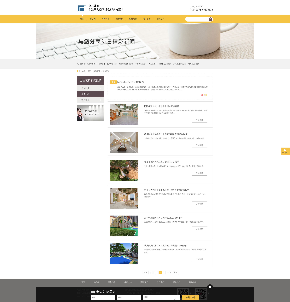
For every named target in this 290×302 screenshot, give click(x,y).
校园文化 (119, 19)
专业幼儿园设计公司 (126, 64)
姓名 (94, 297)
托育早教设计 (92, 64)
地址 (146, 297)
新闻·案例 (133, 19)
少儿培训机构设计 (179, 64)
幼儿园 (93, 19)
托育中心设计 (112, 64)
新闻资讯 (97, 71)
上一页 (151, 272)
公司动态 (85, 88)
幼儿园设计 (152, 64)
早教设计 (102, 64)
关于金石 (147, 19)
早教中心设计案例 (165, 64)
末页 (175, 272)
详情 (205, 95)
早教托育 (105, 19)
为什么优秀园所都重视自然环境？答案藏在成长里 (166, 190)
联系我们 (160, 19)
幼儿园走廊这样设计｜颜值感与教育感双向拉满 (165, 134)
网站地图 (192, 282)
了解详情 (199, 120)
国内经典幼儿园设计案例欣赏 (130, 82)
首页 (82, 19)
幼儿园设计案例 (193, 64)
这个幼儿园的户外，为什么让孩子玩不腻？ (163, 218)
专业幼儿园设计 (140, 64)
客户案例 (85, 100)
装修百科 (106, 71)
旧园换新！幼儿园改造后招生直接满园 (161, 106)
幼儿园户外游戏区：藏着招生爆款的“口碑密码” (165, 245)
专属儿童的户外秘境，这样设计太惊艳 (161, 162)
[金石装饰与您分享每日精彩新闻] (145, 59)
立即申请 (190, 297)
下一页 (169, 272)
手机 (120, 297)
